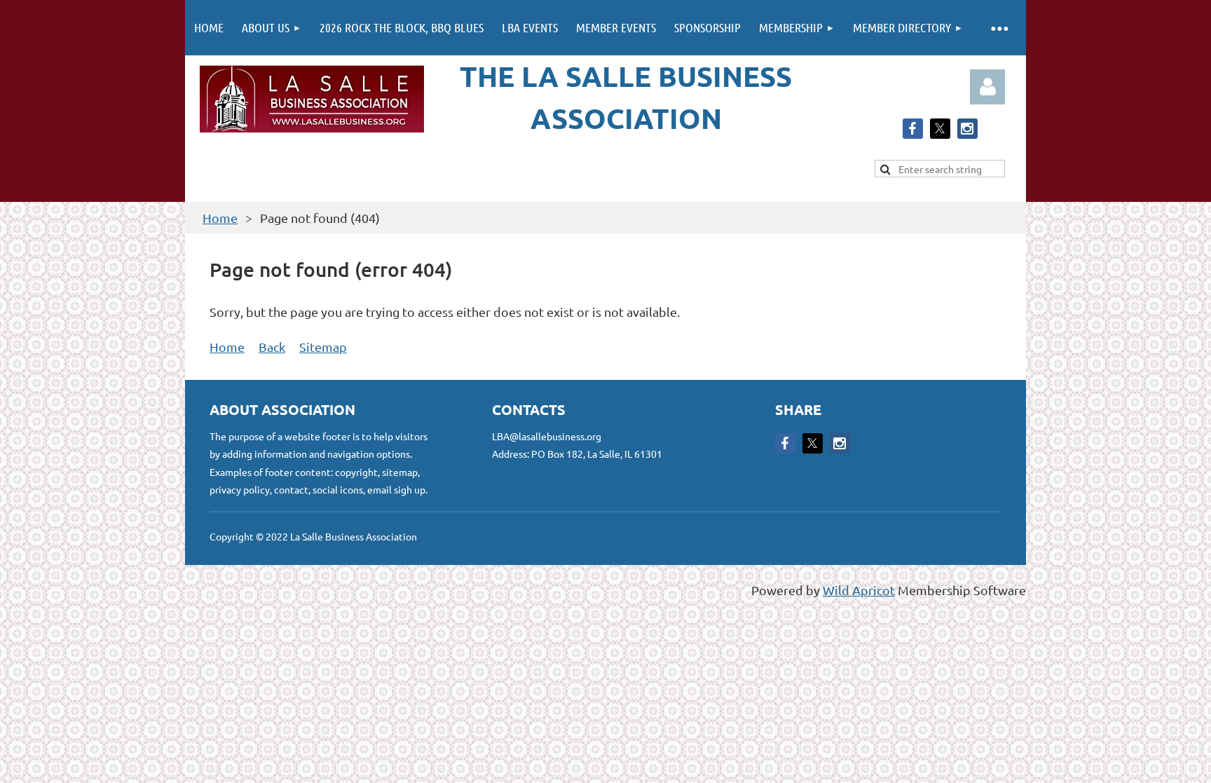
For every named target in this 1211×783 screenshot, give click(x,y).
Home (220, 217)
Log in (987, 86)
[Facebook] (913, 128)
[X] (940, 128)
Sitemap (323, 346)
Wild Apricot (859, 590)
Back (272, 346)
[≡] (999, 27)
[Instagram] (967, 128)
